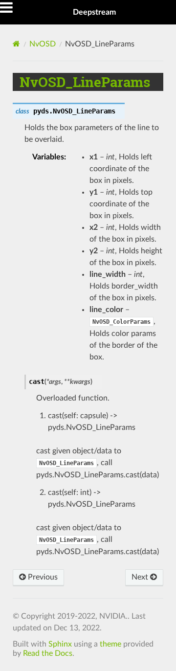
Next (141, 577)
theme (110, 644)
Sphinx (60, 644)
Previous (42, 577)
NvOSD (42, 44)
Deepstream (94, 12)
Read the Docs (47, 653)
